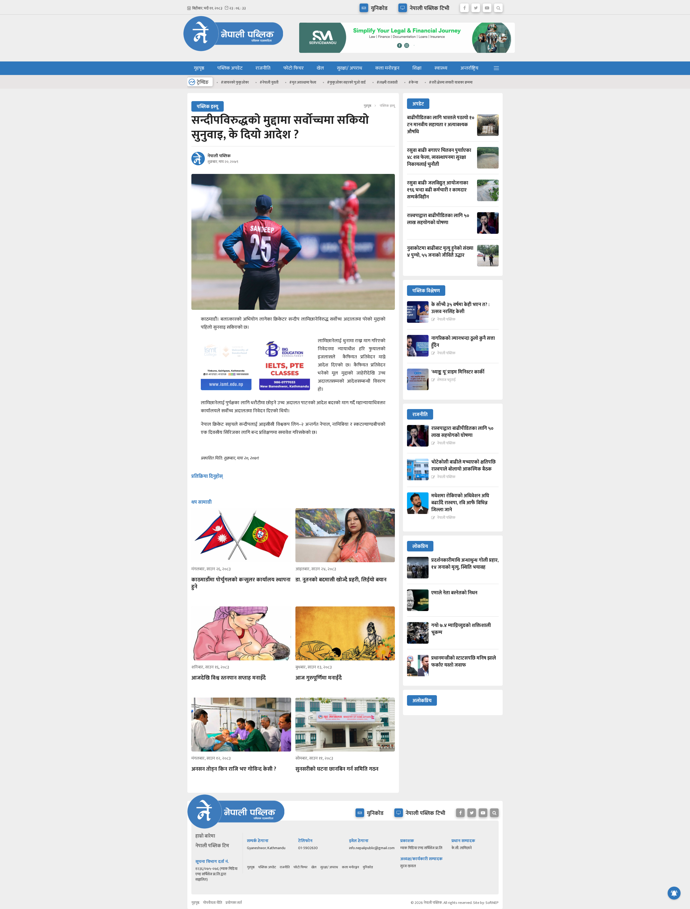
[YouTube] (487, 6)
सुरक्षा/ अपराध (349, 68)
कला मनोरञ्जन (387, 68)
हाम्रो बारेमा (205, 836)
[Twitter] (475, 6)
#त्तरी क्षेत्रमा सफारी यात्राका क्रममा (450, 82)
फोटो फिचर (293, 68)
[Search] (498, 6)
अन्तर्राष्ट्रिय (469, 68)
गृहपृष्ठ (199, 68)
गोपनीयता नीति (212, 903)
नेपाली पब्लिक (219, 156)
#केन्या (413, 82)
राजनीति (263, 68)
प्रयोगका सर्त (234, 903)
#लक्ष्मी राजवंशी (387, 82)
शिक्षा (417, 68)
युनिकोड (368, 867)
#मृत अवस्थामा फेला (302, 82)
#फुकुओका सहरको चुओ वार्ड (346, 82)
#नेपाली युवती (269, 82)
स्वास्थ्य (440, 68)
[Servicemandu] (405, 54)
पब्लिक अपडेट (230, 68)
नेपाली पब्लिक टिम (212, 845)
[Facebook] (464, 6)
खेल (320, 68)
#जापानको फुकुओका (235, 82)
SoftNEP (492, 903)
